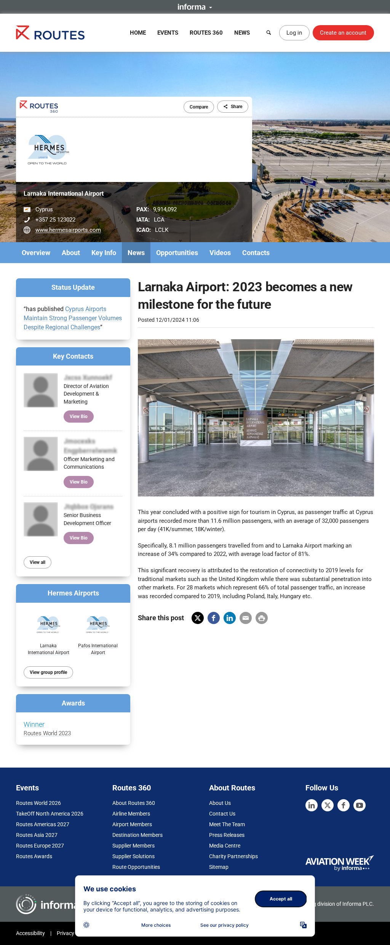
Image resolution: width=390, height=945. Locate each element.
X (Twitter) (198, 618)
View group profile (48, 672)
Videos (220, 253)
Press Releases (227, 835)
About (71, 253)
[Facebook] (343, 805)
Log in (294, 32)
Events (167, 32)
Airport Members (132, 824)
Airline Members (131, 814)
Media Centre (224, 846)
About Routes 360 (133, 803)
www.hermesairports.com (68, 230)
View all (37, 562)
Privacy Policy (73, 933)
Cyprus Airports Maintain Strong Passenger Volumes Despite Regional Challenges (73, 318)
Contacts (256, 253)
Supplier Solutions (133, 856)
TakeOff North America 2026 (49, 814)
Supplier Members (133, 846)
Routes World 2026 (38, 803)
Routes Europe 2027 (40, 846)
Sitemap (219, 867)
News (242, 32)
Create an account (343, 32)
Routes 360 (206, 32)
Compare (199, 107)
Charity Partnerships (233, 856)
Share (236, 106)
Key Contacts (73, 356)
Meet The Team (227, 824)
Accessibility (30, 933)
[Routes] (50, 33)
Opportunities (177, 253)
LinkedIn (230, 618)
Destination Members (137, 835)
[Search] (269, 32)
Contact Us (222, 814)
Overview (36, 253)
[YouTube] (359, 805)
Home (138, 32)
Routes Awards (34, 856)
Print (262, 618)
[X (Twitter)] (327, 805)
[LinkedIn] (311, 805)
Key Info (103, 253)
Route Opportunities (136, 867)
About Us (220, 803)
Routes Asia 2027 (37, 835)
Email (246, 618)
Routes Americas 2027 (42, 824)
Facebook (214, 618)
